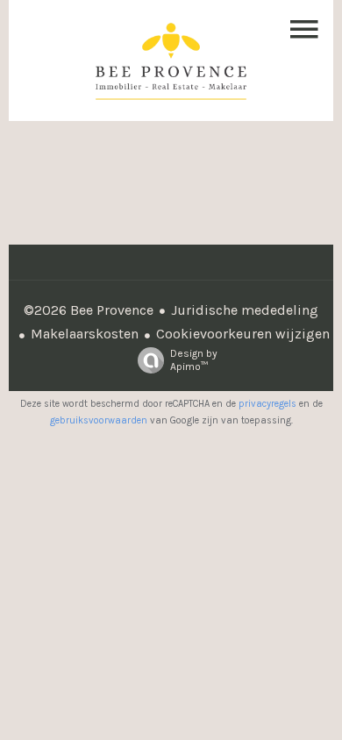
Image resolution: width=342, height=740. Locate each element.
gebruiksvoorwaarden (98, 420)
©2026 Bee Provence (88, 310)
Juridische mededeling (244, 310)
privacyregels (267, 403)
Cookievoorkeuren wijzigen (243, 333)
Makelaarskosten (85, 333)
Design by (193, 360)
